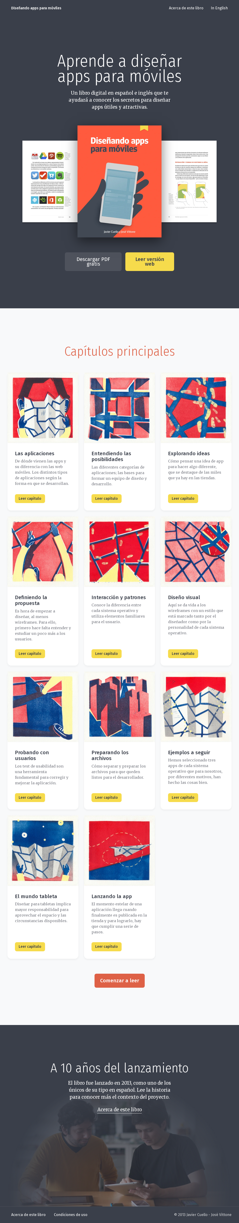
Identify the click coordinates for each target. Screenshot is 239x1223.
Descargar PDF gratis (93, 261)
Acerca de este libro (186, 8)
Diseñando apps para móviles (36, 8)
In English (219, 8)
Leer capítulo (30, 498)
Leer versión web (149, 261)
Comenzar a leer (119, 980)
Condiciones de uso (70, 1215)
